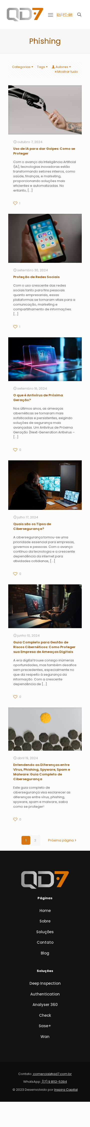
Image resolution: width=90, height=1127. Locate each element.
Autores (62, 67)
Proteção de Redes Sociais (36, 277)
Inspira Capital (66, 1089)
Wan (45, 1036)
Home (45, 910)
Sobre (45, 921)
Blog (45, 953)
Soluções (45, 931)
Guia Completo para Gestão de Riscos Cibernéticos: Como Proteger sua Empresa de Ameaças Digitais (44, 647)
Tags (41, 67)
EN (59, 14)
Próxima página (61, 840)
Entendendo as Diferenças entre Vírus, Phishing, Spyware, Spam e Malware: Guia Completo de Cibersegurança (41, 771)
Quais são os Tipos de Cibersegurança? (32, 526)
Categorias (21, 67)
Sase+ (45, 1025)
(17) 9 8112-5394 (54, 1081)
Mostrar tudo (67, 71)
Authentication (45, 994)
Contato (45, 942)
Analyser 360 (45, 1004)
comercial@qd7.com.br (52, 1073)
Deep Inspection (45, 983)
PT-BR (67, 14)
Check (45, 1015)
